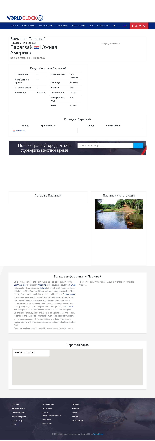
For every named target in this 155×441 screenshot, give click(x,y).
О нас (91, 25)
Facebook (76, 404)
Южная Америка (20, 57)
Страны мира (62, 25)
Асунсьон (20, 130)
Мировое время (78, 25)
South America (20, 285)
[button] (125, 25)
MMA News (46, 419)
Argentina (42, 285)
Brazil (73, 285)
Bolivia (43, 288)
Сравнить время (46, 25)
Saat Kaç (75, 416)
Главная (14, 25)
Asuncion (69, 306)
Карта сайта (47, 408)
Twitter (75, 412)
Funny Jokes (47, 423)
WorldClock (98, 434)
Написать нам (103, 25)
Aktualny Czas (77, 420)
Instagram (76, 408)
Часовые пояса (28, 25)
